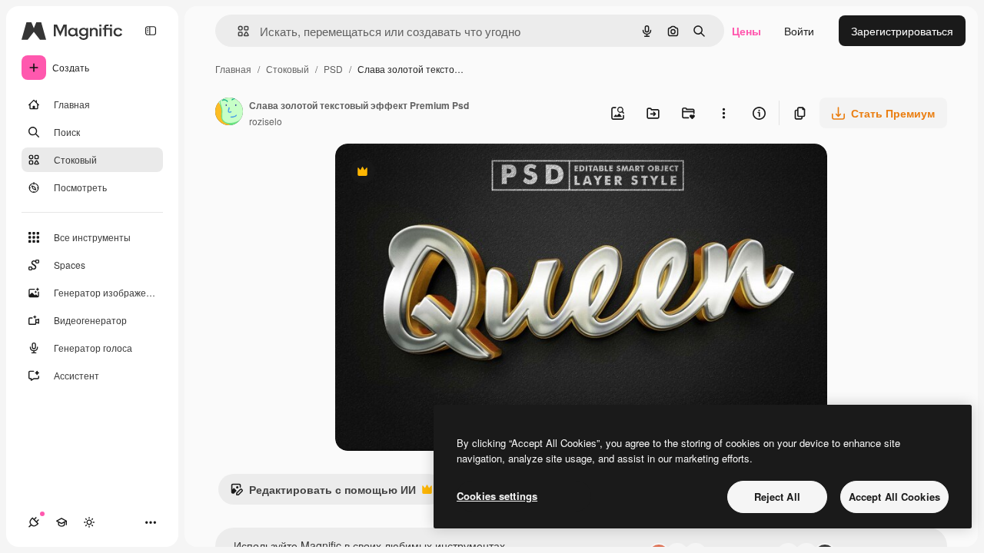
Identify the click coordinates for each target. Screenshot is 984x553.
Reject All (777, 496)
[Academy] (61, 522)
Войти (799, 30)
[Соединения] (34, 522)
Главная (233, 68)
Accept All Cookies (894, 496)
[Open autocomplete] (237, 31)
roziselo (265, 120)
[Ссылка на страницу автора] (229, 113)
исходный (438, 173)
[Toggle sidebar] (150, 30)
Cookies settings (497, 495)
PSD (333, 68)
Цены (746, 30)
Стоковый (287, 68)
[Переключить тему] (89, 522)
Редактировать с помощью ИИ (323, 493)
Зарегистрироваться (902, 30)
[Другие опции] (723, 113)
